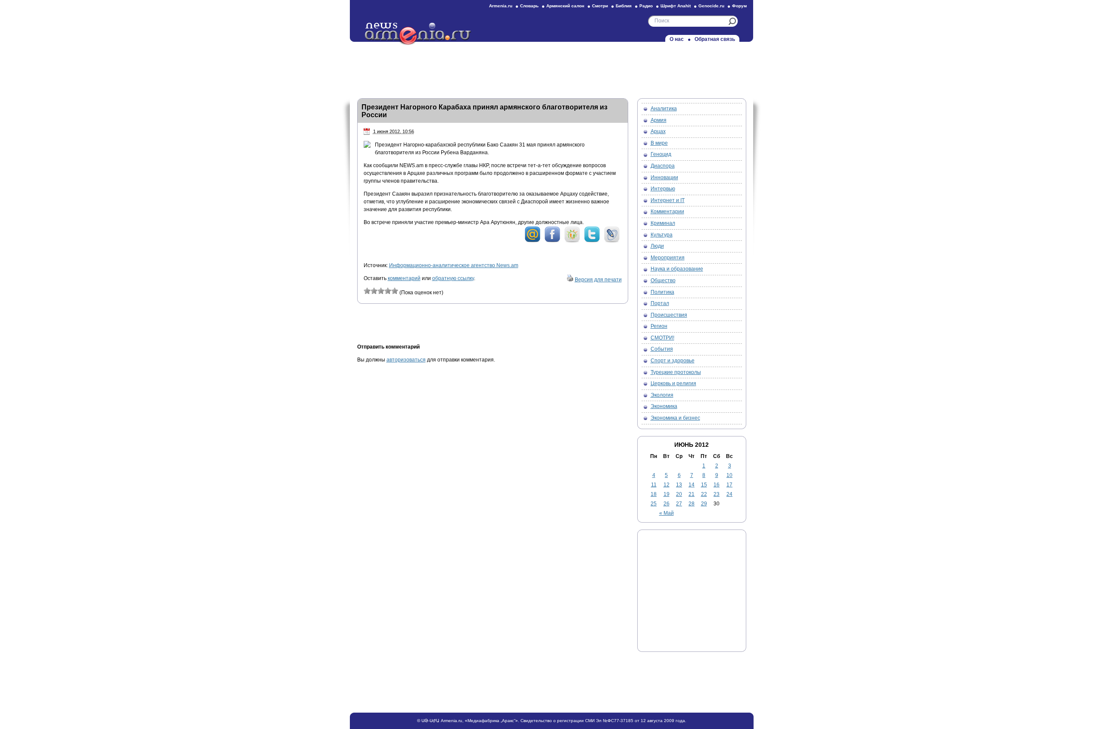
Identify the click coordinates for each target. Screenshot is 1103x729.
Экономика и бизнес (675, 418)
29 (704, 504)
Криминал (663, 223)
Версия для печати (598, 280)
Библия (624, 5)
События (662, 349)
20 (679, 494)
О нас (677, 39)
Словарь (529, 5)
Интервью (663, 189)
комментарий (404, 278)
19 (667, 494)
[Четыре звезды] (387, 290)
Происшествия (669, 315)
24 (729, 494)
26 (667, 504)
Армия (659, 120)
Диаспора (663, 166)
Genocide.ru (711, 5)
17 (729, 485)
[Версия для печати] (570, 280)
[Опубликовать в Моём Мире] (532, 241)
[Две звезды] (374, 290)
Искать (732, 21)
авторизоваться (406, 360)
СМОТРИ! (662, 338)
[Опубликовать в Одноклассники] (572, 241)
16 (717, 485)
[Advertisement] (551, 67)
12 (667, 485)
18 (654, 494)
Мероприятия (668, 258)
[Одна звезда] (367, 290)
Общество (663, 280)
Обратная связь (715, 39)
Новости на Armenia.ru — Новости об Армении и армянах (418, 34)
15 (704, 485)
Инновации (664, 177)
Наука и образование (677, 269)
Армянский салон (565, 5)
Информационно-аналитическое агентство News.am (453, 265)
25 (654, 504)
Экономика (664, 406)
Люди (657, 246)
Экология (662, 395)
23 (717, 494)
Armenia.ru (500, 5)
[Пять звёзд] (394, 290)
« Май (666, 513)
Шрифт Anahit (676, 5)
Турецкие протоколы (676, 372)
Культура (662, 235)
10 (729, 475)
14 (692, 485)
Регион (659, 326)
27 (679, 504)
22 (704, 494)
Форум (739, 5)
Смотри (600, 5)
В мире (659, 143)
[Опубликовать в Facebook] (552, 240)
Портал (660, 303)
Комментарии (667, 212)
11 (654, 485)
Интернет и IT (668, 200)
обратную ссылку (453, 278)
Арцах (658, 131)
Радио (646, 5)
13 (679, 485)
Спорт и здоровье (673, 361)
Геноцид (661, 154)
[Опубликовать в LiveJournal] (612, 241)
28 (692, 504)
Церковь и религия (673, 383)
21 (692, 494)
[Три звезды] (380, 290)
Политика (662, 292)
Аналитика (664, 109)
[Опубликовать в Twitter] (592, 241)
